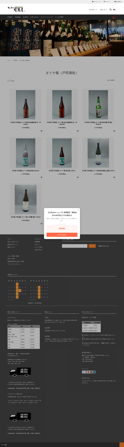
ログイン (107, 1)
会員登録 (118, 1)
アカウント (96, 1)
